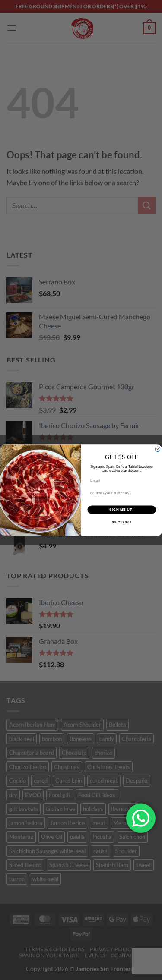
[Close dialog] (157, 449)
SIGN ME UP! (121, 509)
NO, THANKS (121, 521)
